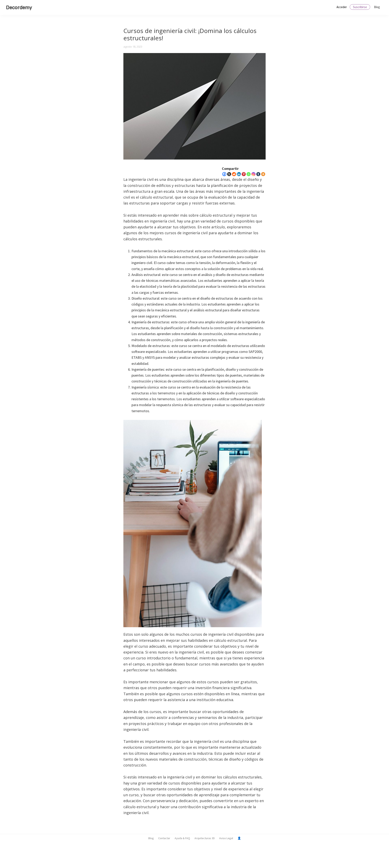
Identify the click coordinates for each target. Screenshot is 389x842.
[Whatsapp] (249, 174)
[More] (263, 174)
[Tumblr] (258, 174)
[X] (229, 174)
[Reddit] (234, 174)
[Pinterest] (244, 174)
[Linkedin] (239, 174)
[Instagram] (253, 174)
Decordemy (19, 7)
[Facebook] (224, 174)
